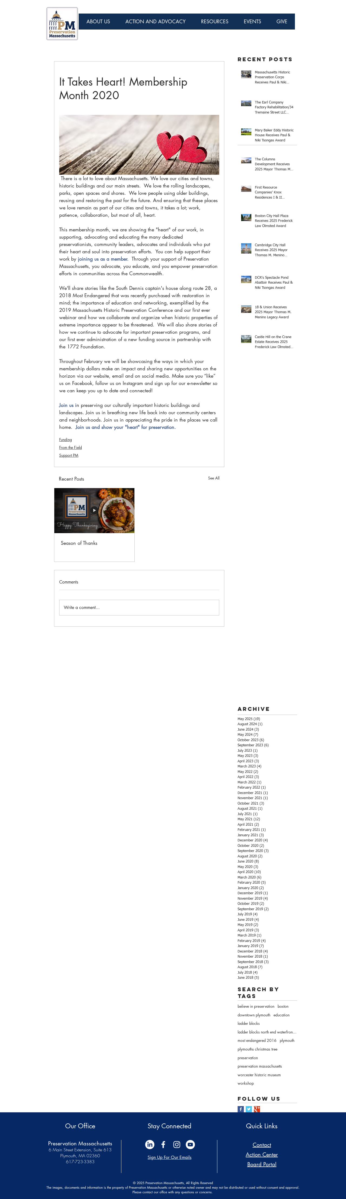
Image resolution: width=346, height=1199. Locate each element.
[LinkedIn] (149, 1144)
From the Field (70, 447)
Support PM (68, 455)
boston (283, 1006)
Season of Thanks (79, 543)
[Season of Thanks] (94, 510)
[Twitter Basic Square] (249, 1109)
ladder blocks (249, 1023)
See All (213, 478)
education (282, 1014)
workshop (246, 1083)
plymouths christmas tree (257, 1049)
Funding (65, 439)
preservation (248, 1057)
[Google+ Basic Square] (257, 1109)
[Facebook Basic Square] (241, 1109)
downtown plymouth (254, 1014)
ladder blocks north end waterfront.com (267, 1032)
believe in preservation (256, 1006)
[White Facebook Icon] (163, 1144)
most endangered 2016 (257, 1040)
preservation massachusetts (260, 1066)
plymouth (287, 1040)
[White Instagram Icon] (176, 1144)
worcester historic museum (259, 1074)
